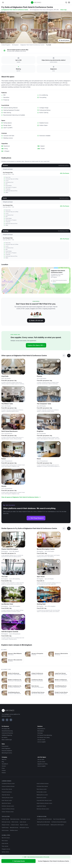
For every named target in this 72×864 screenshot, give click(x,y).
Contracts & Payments (7, 733)
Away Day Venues (6, 794)
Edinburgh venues (6, 822)
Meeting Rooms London (42, 794)
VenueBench (5, 763)
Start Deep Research (37, 518)
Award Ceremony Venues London (44, 803)
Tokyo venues (5, 846)
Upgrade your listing (42, 763)
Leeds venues (23, 822)
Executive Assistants (7, 750)
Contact (4, 770)
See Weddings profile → (63, 230)
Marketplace (40, 730)
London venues (5, 819)
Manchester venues (14, 819)
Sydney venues (5, 851)
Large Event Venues (41, 806)
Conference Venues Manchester (44, 819)
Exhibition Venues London (8, 806)
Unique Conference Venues (8, 786)
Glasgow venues (5, 824)
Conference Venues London (8, 783)
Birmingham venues (25, 819)
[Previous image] (3, 366)
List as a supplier (41, 741)
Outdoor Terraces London (8, 811)
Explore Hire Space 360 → (36, 345)
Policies (4, 772)
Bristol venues (15, 822)
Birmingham (15, 45)
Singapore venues (6, 849)
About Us (4, 759)
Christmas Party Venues (42, 786)
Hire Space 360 (5, 728)
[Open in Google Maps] (36, 280)
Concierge (40, 733)
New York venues (6, 837)
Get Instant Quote (19, 861)
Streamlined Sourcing (7, 730)
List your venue (41, 739)
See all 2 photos (65, 40)
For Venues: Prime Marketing (44, 735)
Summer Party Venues (7, 789)
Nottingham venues (24, 827)
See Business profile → (63, 165)
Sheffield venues (14, 830)
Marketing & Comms (7, 752)
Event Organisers (6, 748)
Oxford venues (5, 830)
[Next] (69, 355)
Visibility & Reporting (7, 735)
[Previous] (64, 355)
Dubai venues (5, 843)
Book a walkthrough (7, 739)
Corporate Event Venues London (44, 800)
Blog (3, 761)
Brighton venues (24, 824)
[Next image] (23, 366)
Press (3, 768)
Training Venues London (7, 797)
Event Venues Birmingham (43, 824)
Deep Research (41, 728)
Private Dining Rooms (7, 792)
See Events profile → (64, 198)
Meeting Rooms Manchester (43, 822)
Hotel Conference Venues (42, 783)
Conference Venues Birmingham (58, 822)
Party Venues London (42, 789)
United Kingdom (5, 45)
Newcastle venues (14, 827)
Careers (4, 766)
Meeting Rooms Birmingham (57, 824)
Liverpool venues (15, 824)
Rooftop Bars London (42, 792)
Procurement (5, 746)
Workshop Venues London (43, 808)
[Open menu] (3, 2)
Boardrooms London (41, 797)
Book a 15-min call (37, 320)
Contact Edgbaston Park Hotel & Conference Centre (53, 861)
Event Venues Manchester (59, 819)
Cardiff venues (5, 827)
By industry (4, 737)
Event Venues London (7, 800)
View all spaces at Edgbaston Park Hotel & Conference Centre (20, 497)
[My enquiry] (69, 2)
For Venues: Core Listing (43, 737)
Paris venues (5, 840)
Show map (63, 9)
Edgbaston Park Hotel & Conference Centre (15, 9)
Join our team (40, 759)
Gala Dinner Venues (6, 803)
